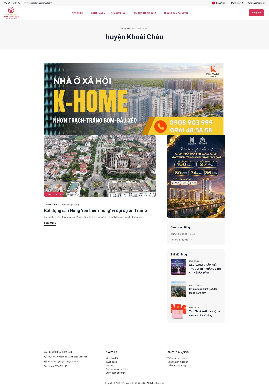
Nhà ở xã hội (118, 13)
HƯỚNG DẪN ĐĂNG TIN (176, 13)
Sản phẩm (97, 13)
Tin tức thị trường (145, 13)
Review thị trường (70, 204)
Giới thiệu (77, 13)
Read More (50, 223)
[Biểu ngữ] (133, 99)
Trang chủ (125, 29)
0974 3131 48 (14, 3)
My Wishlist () (237, 3)
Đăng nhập (252, 3)
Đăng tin (256, 12)
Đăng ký (261, 3)
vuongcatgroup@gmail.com (39, 3)
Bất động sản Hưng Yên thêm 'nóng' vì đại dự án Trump (95, 210)
